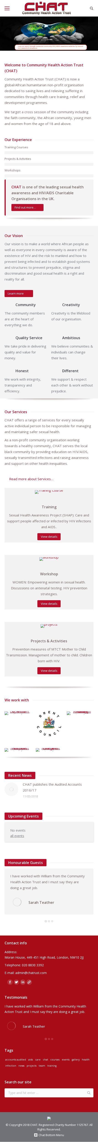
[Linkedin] (23, 982)
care (38, 1059)
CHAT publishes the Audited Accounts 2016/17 (52, 787)
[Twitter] (16, 982)
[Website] (29, 982)
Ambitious (71, 337)
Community (25, 304)
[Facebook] (10, 982)
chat (45, 1059)
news (21, 1065)
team (42, 1065)
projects (31, 1065)
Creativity (71, 304)
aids (30, 1059)
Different (70, 370)
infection (10, 1065)
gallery (76, 1059)
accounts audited (15, 1059)
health (86, 1059)
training (52, 1065)
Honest (22, 370)
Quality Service (28, 337)
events (66, 1059)
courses (54, 1059)
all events (17, 836)
